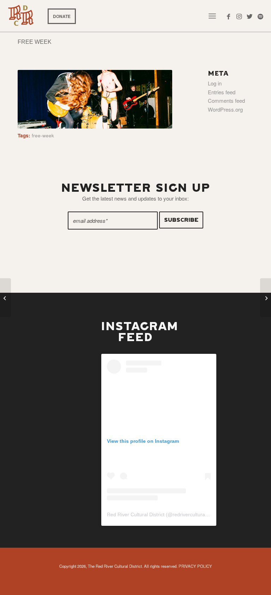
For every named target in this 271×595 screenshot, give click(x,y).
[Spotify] (260, 16)
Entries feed (221, 92)
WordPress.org (225, 109)
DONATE (62, 16)
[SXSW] (265, 297)
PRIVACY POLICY (195, 566)
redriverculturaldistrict (197, 514)
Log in (215, 83)
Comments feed (226, 100)
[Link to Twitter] (250, 16)
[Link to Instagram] (239, 16)
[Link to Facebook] (228, 16)
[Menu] (212, 15)
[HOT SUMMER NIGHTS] (5, 297)
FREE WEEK (35, 42)
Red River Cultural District (135, 514)
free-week (43, 135)
